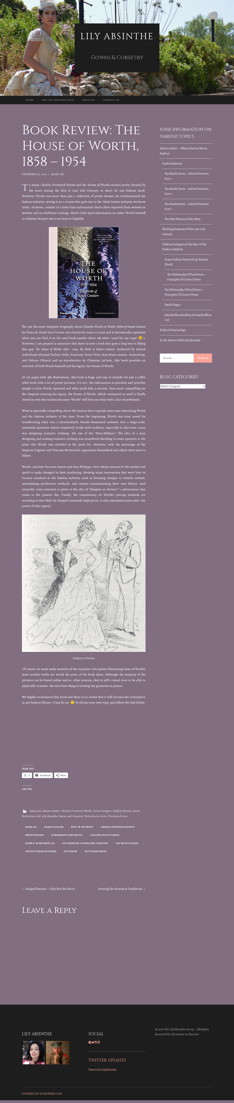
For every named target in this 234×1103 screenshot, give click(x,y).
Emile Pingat (172, 305)
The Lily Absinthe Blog (57, 99)
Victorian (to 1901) (96, 816)
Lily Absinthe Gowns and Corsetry (62, 816)
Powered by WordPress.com (42, 1093)
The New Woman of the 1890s (183, 219)
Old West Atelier (127, 843)
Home (29, 99)
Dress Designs (102, 811)
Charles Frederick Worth (76, 811)
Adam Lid (57, 174)
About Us (88, 99)
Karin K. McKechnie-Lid (40, 843)
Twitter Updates (107, 1060)
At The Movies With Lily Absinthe (180, 340)
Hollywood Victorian (104, 835)
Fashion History (122, 811)
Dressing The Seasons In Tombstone (122, 889)
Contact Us (111, 99)
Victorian (70, 851)
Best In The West (82, 827)
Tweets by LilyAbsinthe (102, 1070)
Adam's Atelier (51, 811)
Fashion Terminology (173, 330)
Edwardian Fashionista (67, 835)
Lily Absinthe (117, 36)
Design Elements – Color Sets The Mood (48, 889)
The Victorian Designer (40, 851)
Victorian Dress (118, 816)
